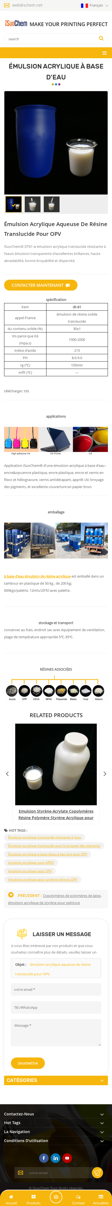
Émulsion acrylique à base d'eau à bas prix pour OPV (47, 854)
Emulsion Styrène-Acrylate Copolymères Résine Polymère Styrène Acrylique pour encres (56, 815)
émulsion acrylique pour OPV (30, 871)
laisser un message (56, 1197)
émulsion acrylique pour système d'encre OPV (42, 879)
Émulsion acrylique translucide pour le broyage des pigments (54, 845)
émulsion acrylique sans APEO (31, 862)
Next (105, 772)
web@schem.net (27, 5)
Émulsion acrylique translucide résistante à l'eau (44, 837)
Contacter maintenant (37, 285)
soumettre (28, 1063)
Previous (7, 772)
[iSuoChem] (56, 23)
